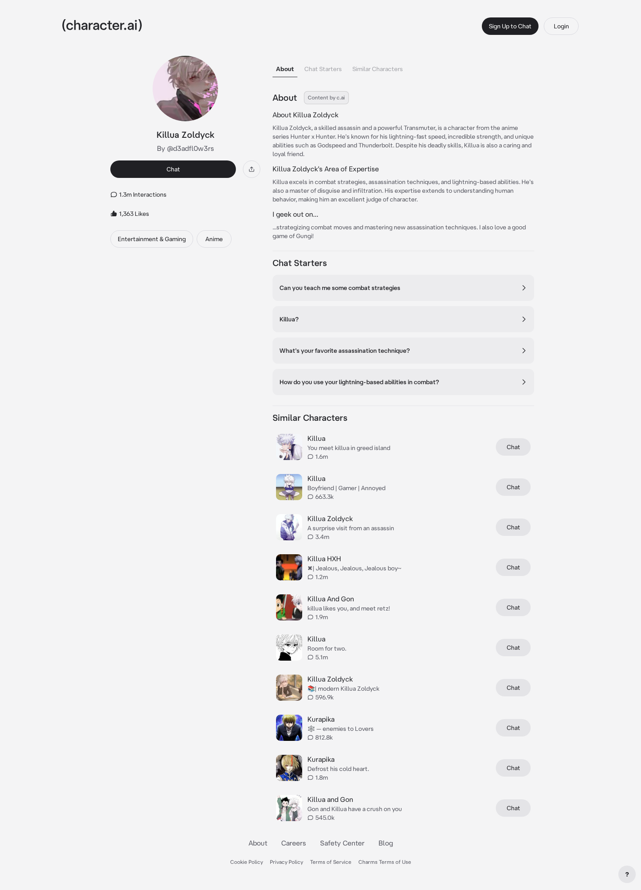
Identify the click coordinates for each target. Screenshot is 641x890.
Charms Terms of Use (384, 862)
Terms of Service (330, 862)
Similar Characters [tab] (377, 68)
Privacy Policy (286, 862)
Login (561, 26)
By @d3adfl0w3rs (185, 148)
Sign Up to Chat (510, 26)
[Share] (251, 169)
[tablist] (403, 66)
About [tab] (285, 68)
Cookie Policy (246, 862)
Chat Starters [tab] (323, 68)
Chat (173, 169)
